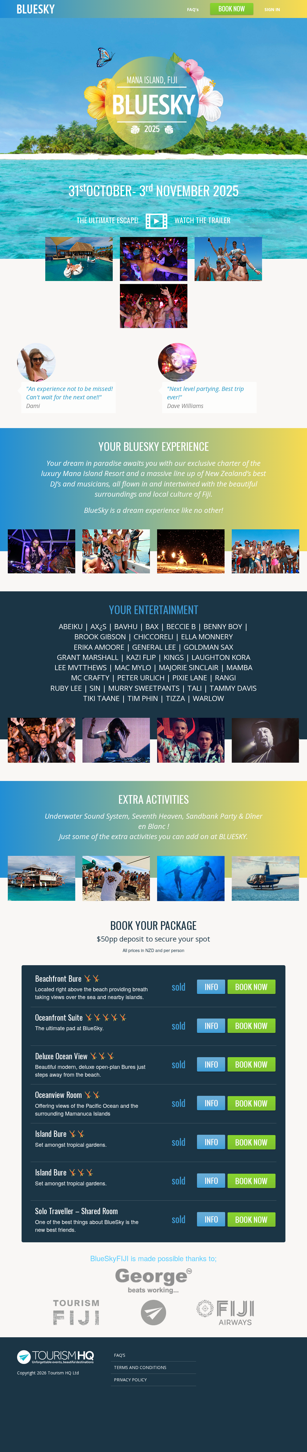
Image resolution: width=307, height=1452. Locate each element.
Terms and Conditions (140, 1367)
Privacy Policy (130, 1380)
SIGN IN (272, 9)
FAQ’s (193, 9)
